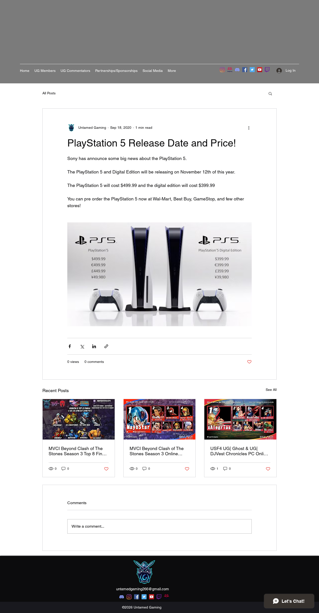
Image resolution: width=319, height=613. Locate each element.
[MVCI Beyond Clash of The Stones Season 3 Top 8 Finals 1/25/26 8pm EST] (79, 419)
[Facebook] (244, 69)
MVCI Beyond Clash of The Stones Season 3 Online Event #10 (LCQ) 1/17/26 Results (157, 451)
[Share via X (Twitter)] (82, 346)
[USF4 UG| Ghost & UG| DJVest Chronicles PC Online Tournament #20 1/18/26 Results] (240, 419)
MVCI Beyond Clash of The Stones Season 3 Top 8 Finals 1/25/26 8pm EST (78, 451)
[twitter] (144, 596)
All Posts (49, 93)
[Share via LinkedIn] (94, 346)
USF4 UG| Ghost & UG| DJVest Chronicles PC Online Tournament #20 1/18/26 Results (239, 451)
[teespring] (229, 69)
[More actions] (249, 128)
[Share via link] (106, 346)
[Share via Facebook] (69, 346)
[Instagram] (222, 69)
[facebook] (136, 596)
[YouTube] (259, 69)
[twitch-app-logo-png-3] (267, 69)
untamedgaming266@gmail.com (142, 589)
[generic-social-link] (159, 596)
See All (271, 390)
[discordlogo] (237, 69)
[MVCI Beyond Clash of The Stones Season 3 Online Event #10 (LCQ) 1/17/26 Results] (160, 419)
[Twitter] (252, 69)
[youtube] (151, 596)
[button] (270, 93)
